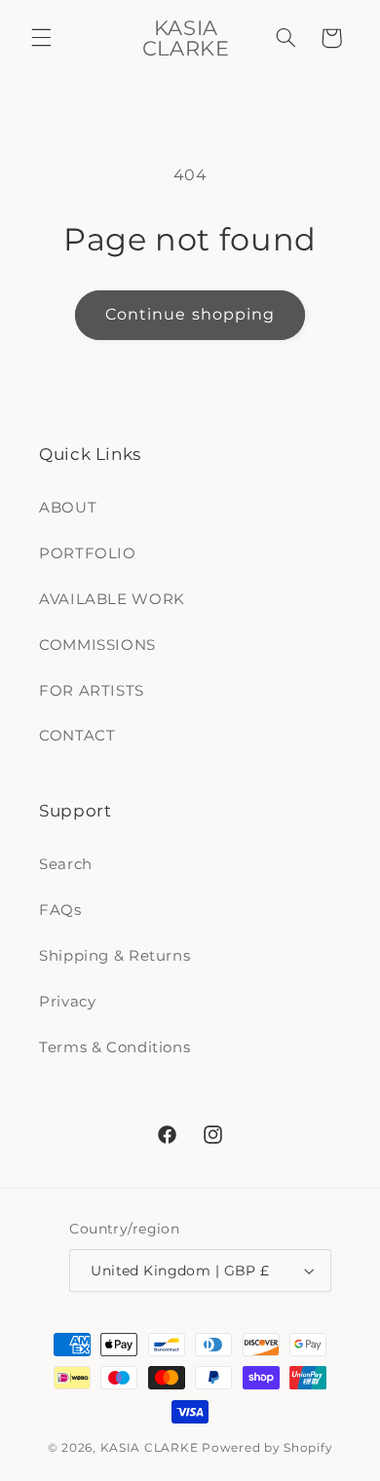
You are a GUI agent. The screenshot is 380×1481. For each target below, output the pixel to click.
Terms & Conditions (114, 1047)
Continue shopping (190, 314)
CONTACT (77, 735)
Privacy (67, 1001)
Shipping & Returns (114, 956)
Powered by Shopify (267, 1448)
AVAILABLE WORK (112, 599)
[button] (41, 38)
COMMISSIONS (97, 645)
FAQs (60, 910)
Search (66, 864)
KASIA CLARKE (149, 1448)
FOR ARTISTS (91, 691)
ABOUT (67, 507)
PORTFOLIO (87, 553)
